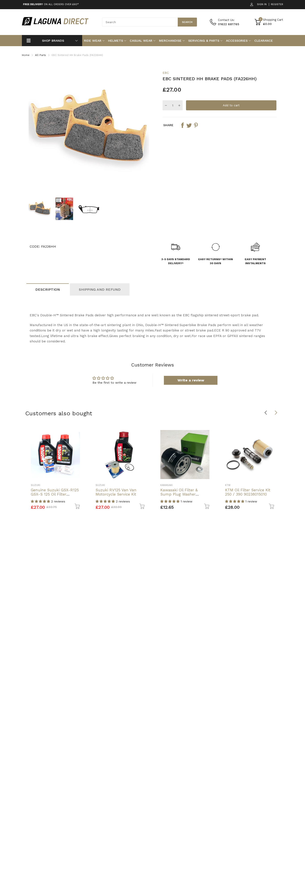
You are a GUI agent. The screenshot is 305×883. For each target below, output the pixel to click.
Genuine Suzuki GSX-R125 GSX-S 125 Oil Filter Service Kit (55, 494)
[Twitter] (189, 125)
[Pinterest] (195, 125)
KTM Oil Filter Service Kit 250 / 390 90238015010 (247, 492)
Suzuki (35, 485)
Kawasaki (166, 485)
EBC (166, 72)
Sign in (262, 4)
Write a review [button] (191, 380)
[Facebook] (182, 125)
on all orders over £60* (51, 4)
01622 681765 (228, 24)
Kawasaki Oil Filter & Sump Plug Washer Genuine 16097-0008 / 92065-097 (180, 496)
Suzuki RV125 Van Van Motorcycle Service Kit (116, 492)
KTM (227, 485)
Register (277, 4)
